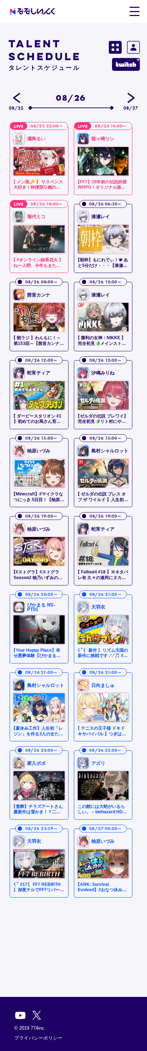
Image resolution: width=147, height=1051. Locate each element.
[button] (134, 11)
